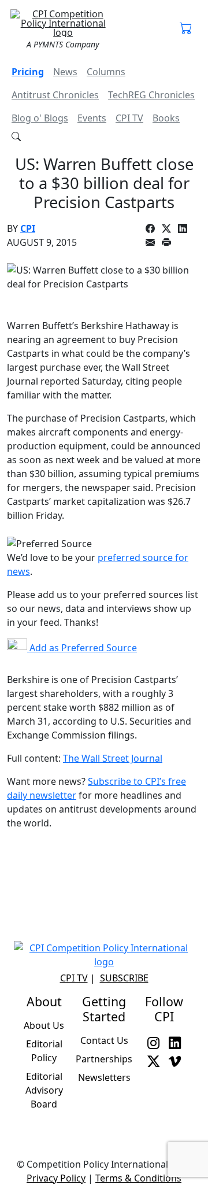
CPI (27, 228)
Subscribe (124, 978)
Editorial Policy (44, 1051)
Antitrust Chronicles (55, 94)
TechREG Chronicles (151, 94)
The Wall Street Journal (112, 758)
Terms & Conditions (138, 1178)
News (65, 71)
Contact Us (104, 1040)
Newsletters (104, 1077)
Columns (106, 71)
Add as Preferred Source (82, 647)
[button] (186, 29)
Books (166, 118)
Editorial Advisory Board (44, 1090)
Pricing (28, 71)
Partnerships (104, 1059)
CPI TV (129, 118)
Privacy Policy (56, 1178)
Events (91, 118)
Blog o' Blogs (40, 118)
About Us (44, 1025)
